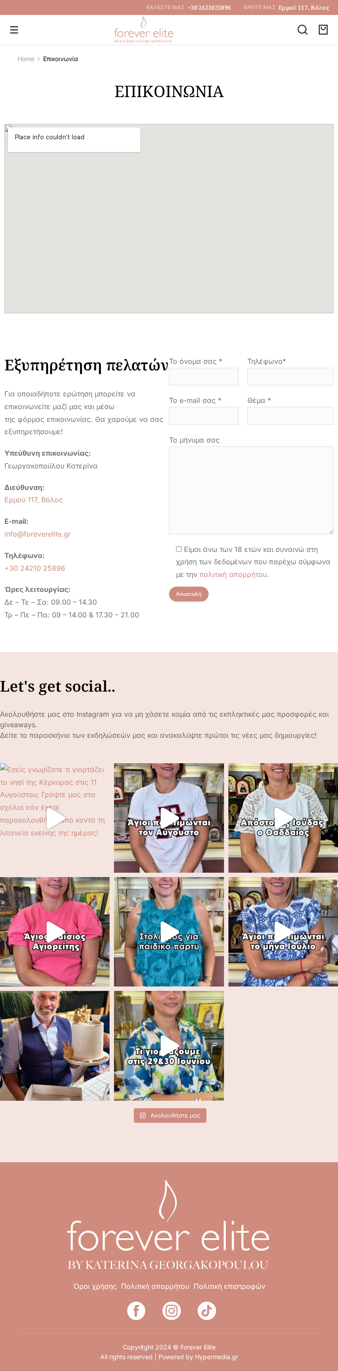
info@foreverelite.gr (37, 534)
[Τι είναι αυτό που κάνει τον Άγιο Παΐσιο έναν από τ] (55, 932)
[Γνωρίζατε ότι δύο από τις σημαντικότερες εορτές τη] (169, 1045)
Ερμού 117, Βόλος (304, 7)
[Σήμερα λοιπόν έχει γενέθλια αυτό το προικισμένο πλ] (55, 1045)
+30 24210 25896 (34, 568)
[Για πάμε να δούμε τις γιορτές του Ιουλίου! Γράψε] (283, 932)
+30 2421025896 (209, 7)
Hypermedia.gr (216, 1356)
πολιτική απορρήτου (233, 574)
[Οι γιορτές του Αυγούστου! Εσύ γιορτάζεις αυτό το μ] (169, 818)
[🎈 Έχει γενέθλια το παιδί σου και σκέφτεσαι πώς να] (169, 932)
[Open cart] (323, 30)
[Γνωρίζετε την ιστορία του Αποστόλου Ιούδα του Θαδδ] (283, 818)
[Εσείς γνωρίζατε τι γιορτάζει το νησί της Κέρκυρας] (55, 818)
